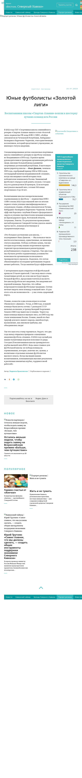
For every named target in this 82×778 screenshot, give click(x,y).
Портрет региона (65, 12)
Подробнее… (63, 260)
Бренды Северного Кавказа (44, 12)
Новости (9, 12)
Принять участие (65, 5)
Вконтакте (30, 401)
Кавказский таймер (23, 12)
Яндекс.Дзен (41, 398)
